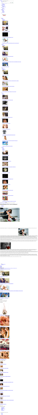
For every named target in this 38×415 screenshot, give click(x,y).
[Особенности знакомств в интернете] (5, 30)
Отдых (3, 11)
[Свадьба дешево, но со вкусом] (4, 275)
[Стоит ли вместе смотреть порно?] (4, 358)
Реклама (2, 414)
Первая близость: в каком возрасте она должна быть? (7, 195)
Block (10, 2)
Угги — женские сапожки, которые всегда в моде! (7, 117)
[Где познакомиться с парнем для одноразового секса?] (5, 36)
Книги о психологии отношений (5, 155)
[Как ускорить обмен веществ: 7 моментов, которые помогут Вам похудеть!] (5, 139)
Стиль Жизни (2, 410)
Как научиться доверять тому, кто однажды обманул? (7, 56)
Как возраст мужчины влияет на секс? (6, 123)
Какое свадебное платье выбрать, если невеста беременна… (8, 86)
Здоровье (2, 9)
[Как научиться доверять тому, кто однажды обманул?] (5, 55)
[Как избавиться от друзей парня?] (5, 65)
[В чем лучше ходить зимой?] (5, 104)
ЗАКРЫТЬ (1, 0)
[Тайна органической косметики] (5, 110)
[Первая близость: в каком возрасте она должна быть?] (5, 194)
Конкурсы (3, 148)
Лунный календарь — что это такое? (6, 172)
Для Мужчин (3, 45)
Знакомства (2, 18)
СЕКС (1, 378)
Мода (1, 7)
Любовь (2, 5)
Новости (1, 326)
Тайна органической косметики (5, 111)
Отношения (2, 205)
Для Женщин (3, 4)
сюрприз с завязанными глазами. (4, 372)
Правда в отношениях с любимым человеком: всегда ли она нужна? (9, 91)
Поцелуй (3, 6)
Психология (3, 149)
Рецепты (3, 12)
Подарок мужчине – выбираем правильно (5, 376)
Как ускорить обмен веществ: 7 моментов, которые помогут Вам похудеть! (9, 140)
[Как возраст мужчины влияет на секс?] (5, 122)
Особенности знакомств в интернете (6, 31)
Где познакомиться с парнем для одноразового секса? (7, 37)
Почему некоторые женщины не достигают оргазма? (6, 390)
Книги (3, 10)
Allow (12, 2)
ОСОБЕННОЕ (1, 392)
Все (2, 44)
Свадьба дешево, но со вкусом (3, 276)
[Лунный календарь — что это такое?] (5, 171)
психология (2, 264)
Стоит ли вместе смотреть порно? (4, 368)
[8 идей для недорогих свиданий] (5, 24)
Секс (2, 409)
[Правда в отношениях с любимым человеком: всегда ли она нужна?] (5, 90)
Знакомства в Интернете (4, 20)
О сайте (2, 413)
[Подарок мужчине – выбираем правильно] (1, 375)
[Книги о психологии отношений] (5, 154)
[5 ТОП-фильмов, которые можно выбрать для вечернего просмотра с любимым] (5, 79)
